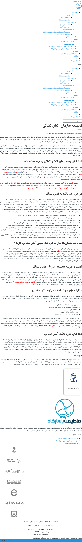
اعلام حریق (70, 15)
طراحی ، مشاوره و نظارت (66, 41)
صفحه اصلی (78, 133)
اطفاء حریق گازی (65, 24)
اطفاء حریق (70, 22)
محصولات (75, 12)
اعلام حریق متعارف (64, 20)
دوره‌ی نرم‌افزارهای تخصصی (69, 53)
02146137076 (41, 529)
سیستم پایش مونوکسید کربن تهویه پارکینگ (56, 32)
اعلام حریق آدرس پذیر (63, 17)
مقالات (76, 56)
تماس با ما (74, 61)
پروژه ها (75, 51)
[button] (41, 65)
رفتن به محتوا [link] (77, 1)
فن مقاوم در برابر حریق (63, 34)
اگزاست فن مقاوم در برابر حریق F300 (67, 441)
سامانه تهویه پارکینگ (67, 29)
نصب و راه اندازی (68, 44)
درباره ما (75, 58)
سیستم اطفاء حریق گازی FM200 (68, 438)
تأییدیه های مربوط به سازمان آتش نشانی (61, 46)
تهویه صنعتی (70, 37)
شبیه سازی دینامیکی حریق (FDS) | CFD (61, 49)
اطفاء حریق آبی (65, 27)
